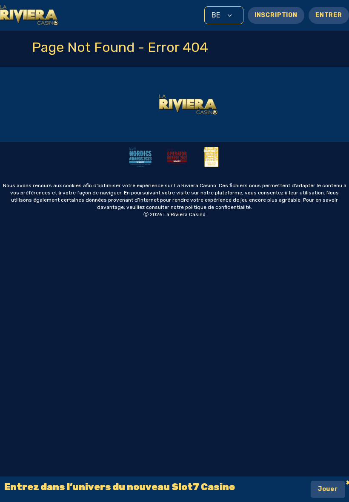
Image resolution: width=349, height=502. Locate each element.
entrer (328, 15)
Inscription (276, 15)
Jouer (328, 489)
